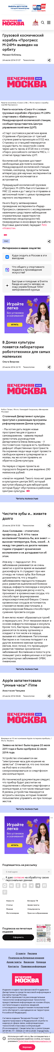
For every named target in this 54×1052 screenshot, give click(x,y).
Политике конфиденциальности (34, 1041)
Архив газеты (33, 905)
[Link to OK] (18, 885)
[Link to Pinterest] (4, 892)
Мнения (9, 909)
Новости (10, 901)
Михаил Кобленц (11, 54)
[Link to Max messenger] (4, 885)
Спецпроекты (33, 909)
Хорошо (27, 1047)
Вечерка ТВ (32, 901)
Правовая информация (33, 966)
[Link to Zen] (24, 885)
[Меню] (49, 22)
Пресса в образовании (37, 913)
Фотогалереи (12, 913)
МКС (6, 241)
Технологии (28, 60)
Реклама (32, 953)
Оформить (18, 937)
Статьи (9, 905)
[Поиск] (43, 22)
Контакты (13, 966)
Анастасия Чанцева (13, 690)
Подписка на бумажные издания (26, 957)
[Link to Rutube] (44, 885)
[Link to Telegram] (31, 885)
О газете (21, 953)
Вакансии (29, 962)
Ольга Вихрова (10, 361)
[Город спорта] (35, 22)
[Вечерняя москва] (27, 979)
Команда (41, 962)
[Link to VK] (11, 885)
